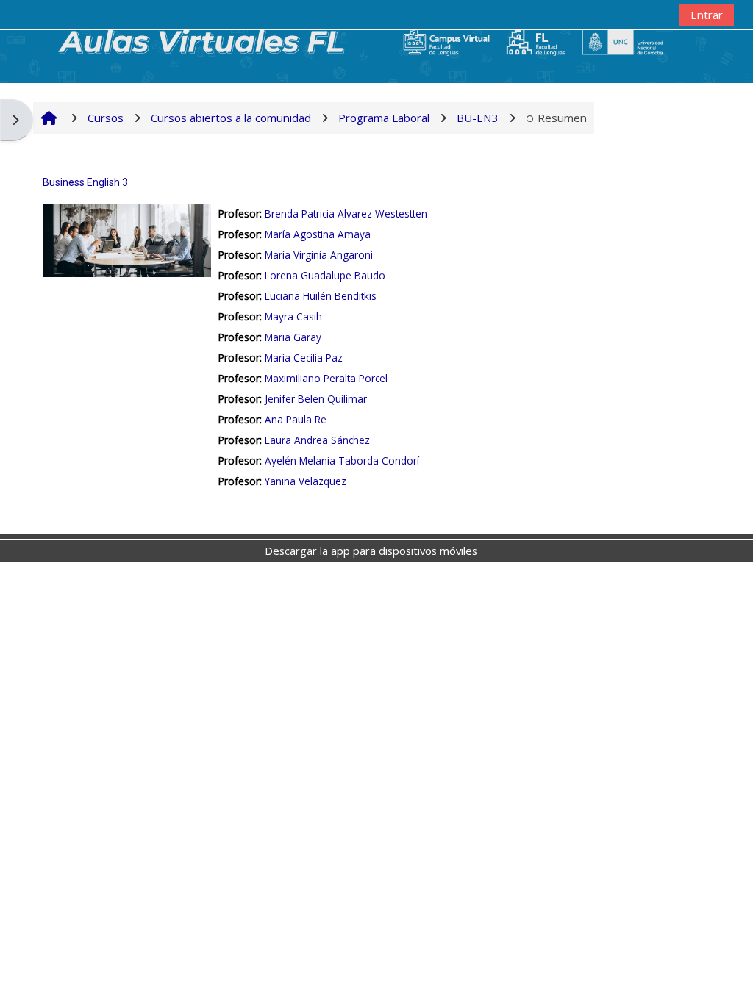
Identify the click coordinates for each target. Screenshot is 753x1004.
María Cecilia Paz (304, 358)
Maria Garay (293, 337)
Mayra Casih (293, 316)
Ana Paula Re (295, 419)
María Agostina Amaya (318, 234)
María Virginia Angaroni (319, 255)
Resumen (562, 117)
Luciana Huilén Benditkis (320, 296)
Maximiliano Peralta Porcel (326, 378)
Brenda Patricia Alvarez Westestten (346, 213)
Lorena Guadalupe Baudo (325, 275)
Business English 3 (85, 182)
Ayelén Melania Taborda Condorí (342, 460)
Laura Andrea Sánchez (317, 440)
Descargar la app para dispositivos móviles (371, 550)
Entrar (706, 14)
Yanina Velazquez (305, 481)
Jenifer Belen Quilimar (316, 399)
